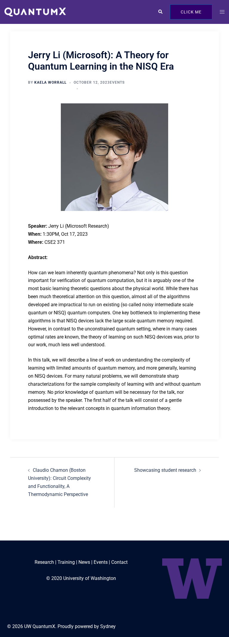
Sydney (108, 626)
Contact (119, 562)
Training (66, 562)
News (84, 562)
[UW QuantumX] (35, 11)
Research (44, 562)
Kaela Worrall (50, 82)
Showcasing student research (165, 470)
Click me (191, 12)
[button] (160, 12)
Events (117, 82)
